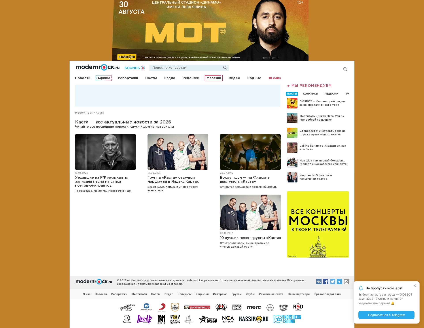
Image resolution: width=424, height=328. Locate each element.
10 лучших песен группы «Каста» (250, 238)
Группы (237, 294)
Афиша (103, 78)
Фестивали (139, 294)
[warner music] (147, 307)
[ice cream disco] (175, 307)
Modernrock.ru (97, 67)
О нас (87, 294)
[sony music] (162, 307)
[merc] (254, 307)
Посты (151, 78)
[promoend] (237, 307)
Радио (169, 78)
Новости (82, 78)
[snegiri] (221, 307)
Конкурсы (184, 294)
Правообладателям (327, 294)
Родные (254, 78)
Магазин (214, 78)
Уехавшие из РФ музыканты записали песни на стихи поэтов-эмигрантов (101, 181)
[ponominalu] (197, 307)
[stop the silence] (270, 307)
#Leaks (275, 78)
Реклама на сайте (271, 294)
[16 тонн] (128, 307)
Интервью (220, 294)
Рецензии (191, 78)
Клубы (250, 294)
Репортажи (128, 78)
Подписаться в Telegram (386, 315)
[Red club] (299, 307)
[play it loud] (283, 307)
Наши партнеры (299, 294)
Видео (234, 78)
